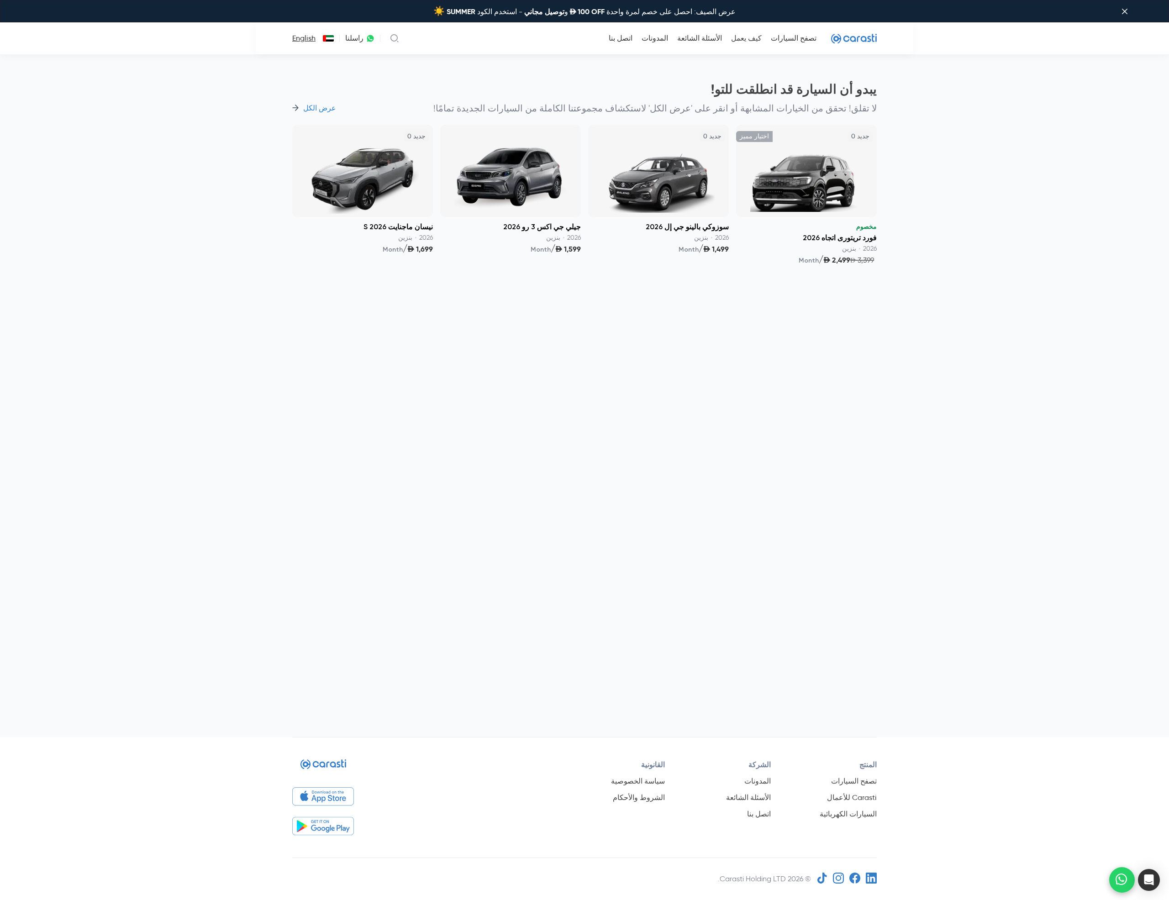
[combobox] (326, 38)
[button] (1149, 880)
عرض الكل (319, 108)
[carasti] (658, 267)
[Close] (1124, 11)
